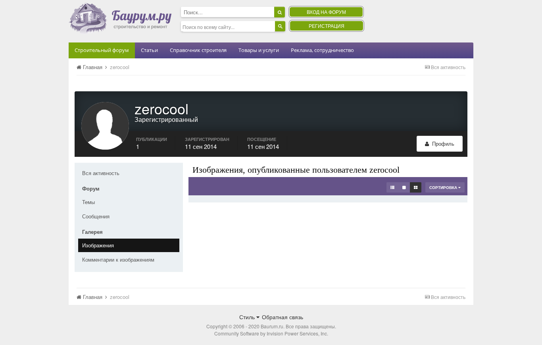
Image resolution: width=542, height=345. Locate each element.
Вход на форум (326, 11)
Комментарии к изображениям (118, 259)
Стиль (247, 317)
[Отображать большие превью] (404, 187)
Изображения (98, 245)
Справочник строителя (198, 50)
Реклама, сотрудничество (322, 50)
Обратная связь (282, 317)
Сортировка (443, 187)
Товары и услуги (258, 50)
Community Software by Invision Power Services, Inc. (271, 333)
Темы (88, 202)
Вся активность (100, 173)
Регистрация (326, 25)
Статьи (149, 50)
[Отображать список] (392, 187)
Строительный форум (102, 50)
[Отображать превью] (415, 187)
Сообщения (96, 216)
